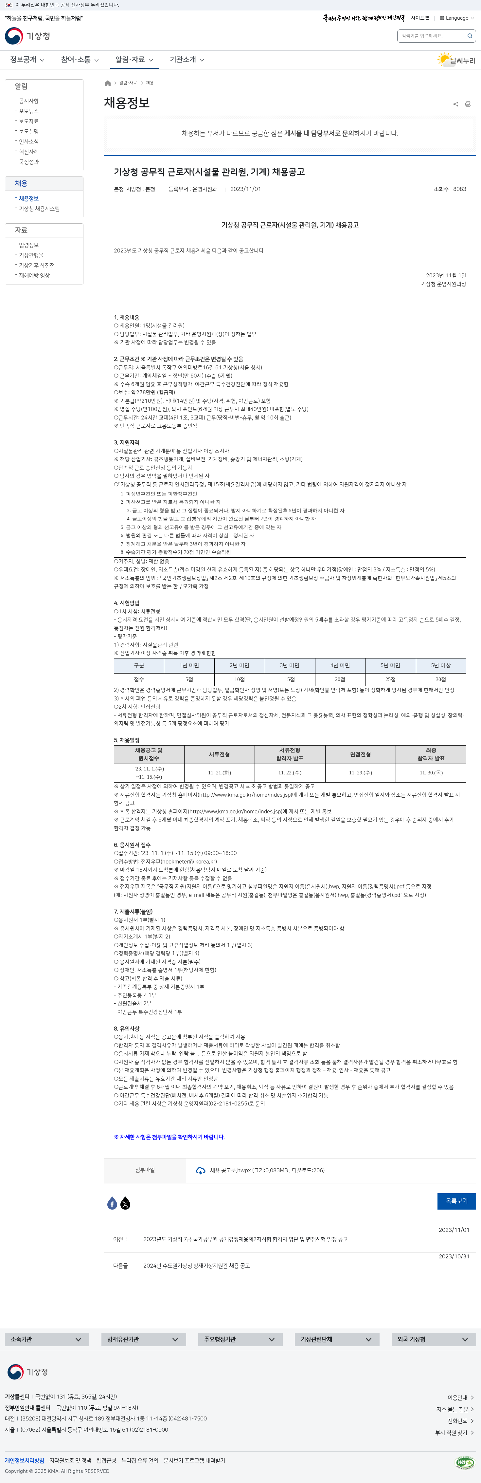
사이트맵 (420, 18)
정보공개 (23, 60)
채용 (150, 83)
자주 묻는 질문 (452, 1410)
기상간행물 (31, 255)
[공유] (456, 104)
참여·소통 (76, 60)
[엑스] (125, 1203)
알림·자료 (130, 60)
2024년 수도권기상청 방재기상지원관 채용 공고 (306, 1261)
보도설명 (29, 132)
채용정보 (29, 199)
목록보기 (457, 1201)
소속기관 (21, 1339)
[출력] (468, 104)
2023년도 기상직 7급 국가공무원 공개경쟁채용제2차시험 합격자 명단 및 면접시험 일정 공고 (306, 1234)
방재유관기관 (123, 1339)
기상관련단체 (316, 1339)
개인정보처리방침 (24, 1461)
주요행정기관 (220, 1339)
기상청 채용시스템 (39, 209)
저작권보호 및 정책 (70, 1461)
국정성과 (29, 162)
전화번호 (458, 1421)
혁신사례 (29, 152)
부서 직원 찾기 (452, 1433)
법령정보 (29, 245)
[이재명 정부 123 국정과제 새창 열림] (364, 18)
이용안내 (458, 1398)
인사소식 (29, 142)
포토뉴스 (29, 111)
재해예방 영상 (34, 276)
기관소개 (183, 60)
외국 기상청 (411, 1339)
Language (457, 18)
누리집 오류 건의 (139, 1461)
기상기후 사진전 (37, 266)
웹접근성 (106, 1461)
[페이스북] (112, 1203)
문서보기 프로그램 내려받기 (194, 1461)
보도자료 (29, 121)
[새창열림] (456, 60)
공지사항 (29, 101)
